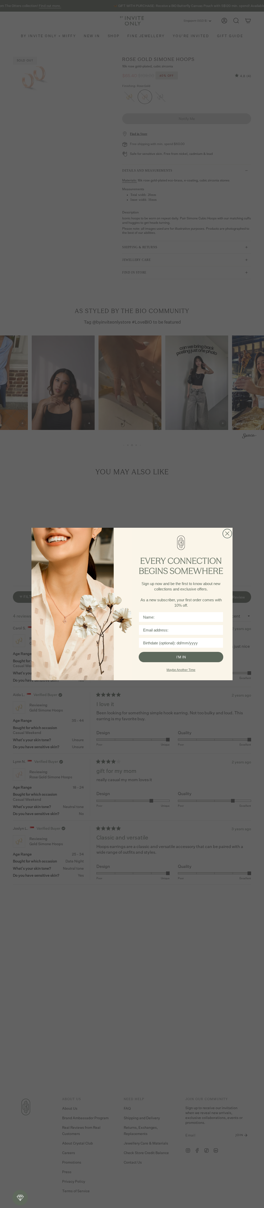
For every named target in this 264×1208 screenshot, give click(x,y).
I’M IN (181, 657)
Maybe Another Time (181, 670)
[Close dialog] (227, 533)
